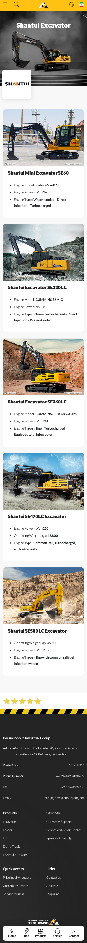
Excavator (9, 822)
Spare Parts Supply (59, 838)
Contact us (53, 878)
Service (57, 936)
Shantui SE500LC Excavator (37, 631)
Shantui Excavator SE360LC (37, 402)
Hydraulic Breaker (15, 855)
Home (12, 936)
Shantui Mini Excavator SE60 (38, 174)
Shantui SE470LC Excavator (37, 517)
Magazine (52, 894)
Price (25, 936)
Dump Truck (11, 847)
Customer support (15, 886)
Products (40, 936)
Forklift (8, 838)
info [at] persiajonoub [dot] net (64, 798)
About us (52, 886)
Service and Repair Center (63, 830)
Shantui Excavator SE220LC (37, 288)
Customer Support (59, 822)
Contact (74, 936)
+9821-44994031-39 (70, 776)
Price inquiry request (17, 878)
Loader (7, 830)
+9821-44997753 (72, 787)
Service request (13, 894)
